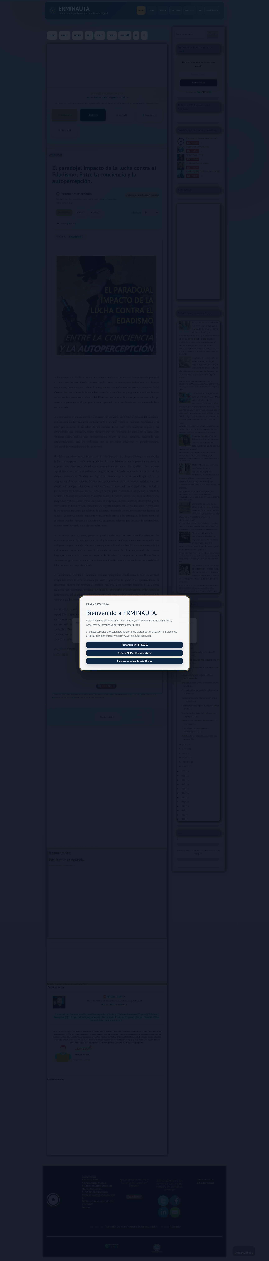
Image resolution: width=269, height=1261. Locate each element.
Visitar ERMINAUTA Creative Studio (134, 652)
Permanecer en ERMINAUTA (135, 644)
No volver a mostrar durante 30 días (134, 661)
